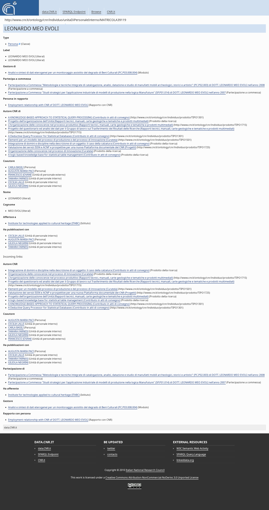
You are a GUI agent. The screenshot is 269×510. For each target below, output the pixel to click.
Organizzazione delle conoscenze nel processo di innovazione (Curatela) (50, 151)
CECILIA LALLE (16, 182)
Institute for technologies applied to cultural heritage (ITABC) (44, 223)
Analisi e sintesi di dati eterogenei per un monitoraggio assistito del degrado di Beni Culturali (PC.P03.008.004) (72, 72)
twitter (111, 448)
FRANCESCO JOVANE (20, 174)
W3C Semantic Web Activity (192, 448)
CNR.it (111, 12)
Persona (13, 44)
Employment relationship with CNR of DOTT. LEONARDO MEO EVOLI (48, 105)
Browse (96, 12)
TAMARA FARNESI (18, 178)
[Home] (19, 8)
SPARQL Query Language (191, 454)
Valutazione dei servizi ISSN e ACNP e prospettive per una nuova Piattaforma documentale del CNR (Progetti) (72, 147)
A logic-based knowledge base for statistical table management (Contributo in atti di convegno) (64, 154)
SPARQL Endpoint (74, 12)
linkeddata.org (185, 460)
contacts (112, 454)
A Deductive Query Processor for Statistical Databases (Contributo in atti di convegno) (58, 136)
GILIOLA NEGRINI (18, 186)
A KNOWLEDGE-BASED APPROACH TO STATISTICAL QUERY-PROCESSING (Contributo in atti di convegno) (69, 117)
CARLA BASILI (16, 167)
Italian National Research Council (145, 470)
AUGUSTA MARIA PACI (21, 171)
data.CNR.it (49, 12)
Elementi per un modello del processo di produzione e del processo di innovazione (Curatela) (63, 140)
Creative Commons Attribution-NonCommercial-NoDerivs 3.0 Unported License (151, 477)
